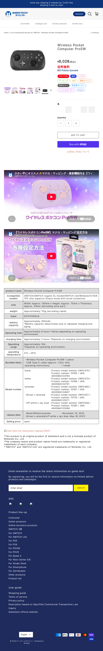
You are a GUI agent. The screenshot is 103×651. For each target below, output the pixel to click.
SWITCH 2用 (15, 529)
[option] (28, 60)
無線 (73, 76)
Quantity (61, 117)
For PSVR (14, 552)
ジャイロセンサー (66, 90)
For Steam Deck (17, 563)
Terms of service (18, 596)
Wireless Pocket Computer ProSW (55, 33)
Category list (41, 24)
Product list (15, 578)
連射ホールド (85, 81)
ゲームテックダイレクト (24, 641)
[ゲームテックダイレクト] (16, 14)
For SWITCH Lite (18, 537)
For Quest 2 (15, 555)
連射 (74, 81)
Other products (17, 574)
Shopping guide (17, 593)
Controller (25, 24)
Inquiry (12, 608)
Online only (77, 24)
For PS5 (13, 540)
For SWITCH (15, 533)
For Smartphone (17, 567)
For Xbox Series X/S (20, 559)
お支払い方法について (78, 151)
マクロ (82, 76)
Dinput (81, 90)
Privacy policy (16, 600)
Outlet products (59, 24)
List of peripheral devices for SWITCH (25, 33)
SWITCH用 (63, 76)
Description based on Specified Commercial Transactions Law (43, 604)
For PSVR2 (14, 548)
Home (6, 33)
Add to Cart (78, 135)
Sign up (81, 488)
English (24, 634)
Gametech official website (23, 612)
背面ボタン (63, 85)
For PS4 (13, 544)
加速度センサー (78, 85)
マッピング (63, 81)
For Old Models (17, 571)
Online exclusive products (23, 525)
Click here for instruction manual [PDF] (28, 430)
